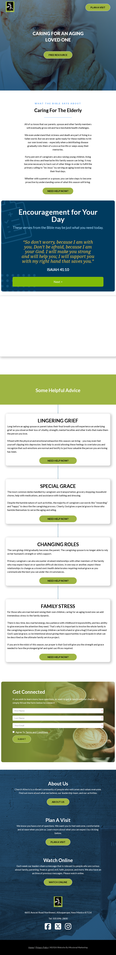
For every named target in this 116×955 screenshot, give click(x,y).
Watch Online (58, 882)
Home (31, 947)
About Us (58, 801)
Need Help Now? (57, 190)
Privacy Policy (42, 947)
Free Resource (58, 54)
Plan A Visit (97, 7)
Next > (58, 281)
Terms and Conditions (37, 732)
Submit (22, 739)
